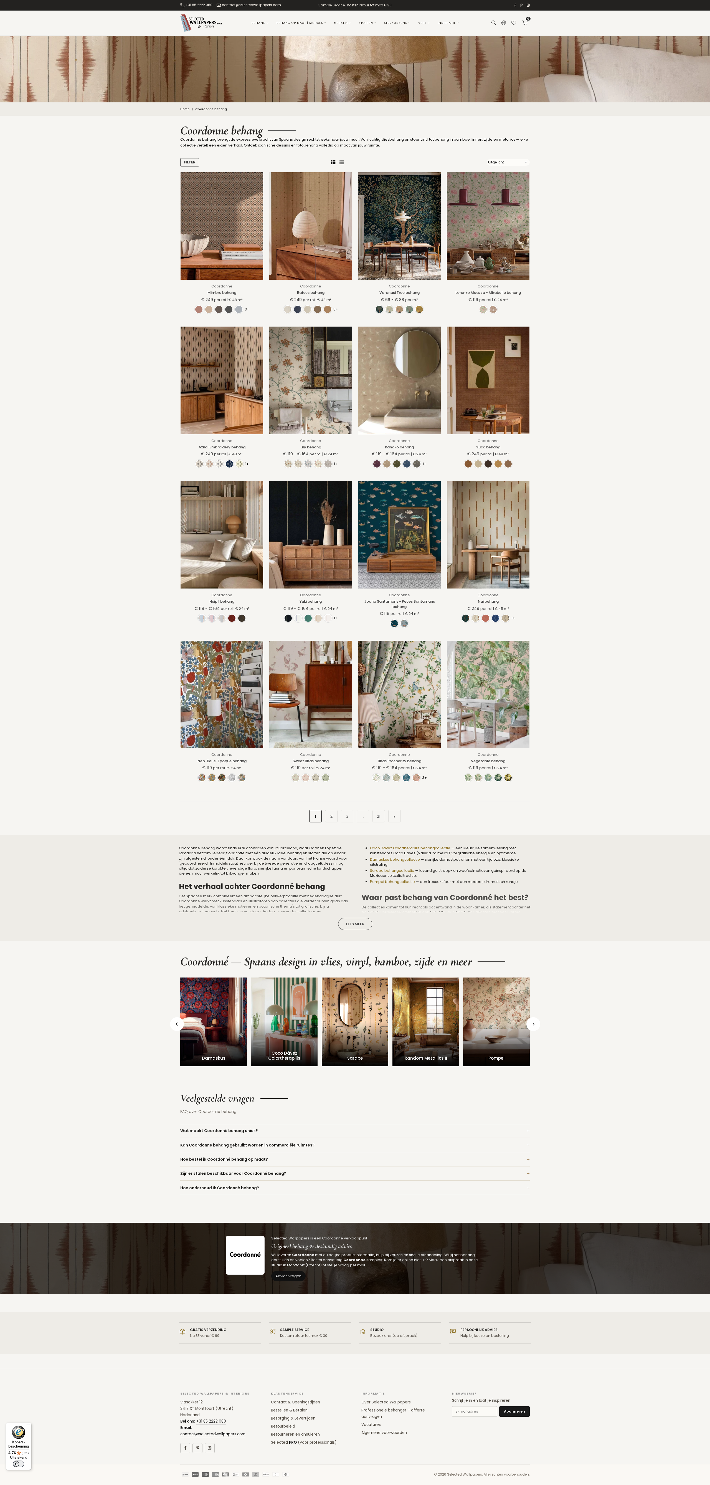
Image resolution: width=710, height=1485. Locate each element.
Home (184, 109)
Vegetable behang (488, 761)
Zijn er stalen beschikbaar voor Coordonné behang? (233, 1173)
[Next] (533, 1024)
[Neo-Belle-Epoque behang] (222, 694)
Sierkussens (395, 23)
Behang (259, 23)
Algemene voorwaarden (384, 1432)
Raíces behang (310, 292)
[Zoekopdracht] (494, 23)
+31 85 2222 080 (199, 4)
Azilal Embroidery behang (222, 447)
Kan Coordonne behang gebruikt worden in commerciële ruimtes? (247, 1145)
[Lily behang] (310, 380)
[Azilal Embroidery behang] (222, 380)
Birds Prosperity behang (399, 761)
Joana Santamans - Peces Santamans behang (399, 604)
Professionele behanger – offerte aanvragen (393, 1413)
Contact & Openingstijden (295, 1402)
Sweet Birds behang (311, 761)
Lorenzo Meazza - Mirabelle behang (488, 292)
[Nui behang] (488, 535)
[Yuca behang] (488, 380)
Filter (190, 162)
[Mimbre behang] (222, 226)
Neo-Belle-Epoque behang (222, 761)
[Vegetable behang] (488, 694)
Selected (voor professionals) (303, 1442)
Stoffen (366, 23)
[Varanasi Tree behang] (399, 226)
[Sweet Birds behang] (310, 694)
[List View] (342, 162)
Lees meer (355, 924)
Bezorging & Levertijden (293, 1418)
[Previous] (177, 1024)
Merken (341, 23)
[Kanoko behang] (399, 380)
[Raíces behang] (310, 226)
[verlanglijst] (514, 23)
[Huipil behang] (222, 535)
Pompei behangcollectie (392, 881)
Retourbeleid (283, 1426)
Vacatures (371, 1424)
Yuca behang (488, 447)
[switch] (18, 1464)
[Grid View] (333, 162)
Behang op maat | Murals (300, 23)
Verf (422, 23)
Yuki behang (311, 601)
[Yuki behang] (310, 535)
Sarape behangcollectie (392, 870)
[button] (525, 23)
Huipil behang (221, 601)
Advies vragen (288, 1276)
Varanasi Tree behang (399, 292)
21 (379, 816)
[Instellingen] (504, 23)
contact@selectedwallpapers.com (251, 4)
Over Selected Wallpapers (386, 1402)
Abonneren (514, 1411)
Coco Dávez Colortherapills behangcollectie (410, 848)
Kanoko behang (399, 447)
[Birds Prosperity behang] (399, 694)
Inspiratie (447, 23)
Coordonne (221, 286)
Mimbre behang (221, 292)
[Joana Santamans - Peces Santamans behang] (399, 535)
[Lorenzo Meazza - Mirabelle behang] (488, 226)
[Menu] (28, 1426)
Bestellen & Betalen (289, 1410)
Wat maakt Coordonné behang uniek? (219, 1130)
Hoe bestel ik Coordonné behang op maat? (224, 1159)
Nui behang (488, 601)
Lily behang (310, 447)
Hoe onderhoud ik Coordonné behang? (219, 1188)
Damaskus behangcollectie (395, 859)
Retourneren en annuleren (295, 1434)
